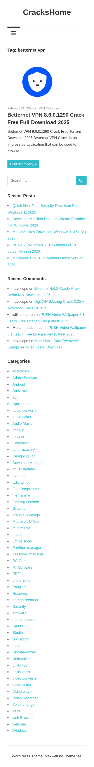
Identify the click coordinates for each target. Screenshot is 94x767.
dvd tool (18, 476)
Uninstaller (21, 659)
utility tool (20, 665)
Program (19, 587)
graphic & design (26, 515)
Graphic (18, 508)
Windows (53, 108)
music (17, 535)
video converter (25, 678)
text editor (20, 639)
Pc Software (22, 567)
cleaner (18, 437)
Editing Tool (21, 482)
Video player (22, 691)
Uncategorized (24, 652)
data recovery (23, 450)
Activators (20, 371)
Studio (17, 633)
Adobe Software (25, 378)
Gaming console (25, 502)
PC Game (20, 561)
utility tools (21, 672)
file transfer (21, 495)
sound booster (24, 620)
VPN (42, 108)
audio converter (25, 410)
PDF (16, 574)
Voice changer (24, 704)
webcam (19, 724)
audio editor (21, 417)
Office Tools (22, 541)
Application (21, 404)
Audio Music (22, 423)
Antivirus (19, 391)
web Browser (23, 718)
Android (18, 384)
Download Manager (28, 463)
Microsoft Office (25, 521)
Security (19, 606)
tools (16, 646)
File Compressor (26, 489)
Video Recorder (25, 698)
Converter (20, 443)
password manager (28, 554)
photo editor (22, 580)
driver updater (23, 469)
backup (18, 430)
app (15, 397)
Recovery (20, 593)
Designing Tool (24, 456)
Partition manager (26, 548)
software (19, 613)
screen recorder (25, 600)
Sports (17, 626)
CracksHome (47, 12)
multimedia (21, 528)
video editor (21, 685)
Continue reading (22, 164)
